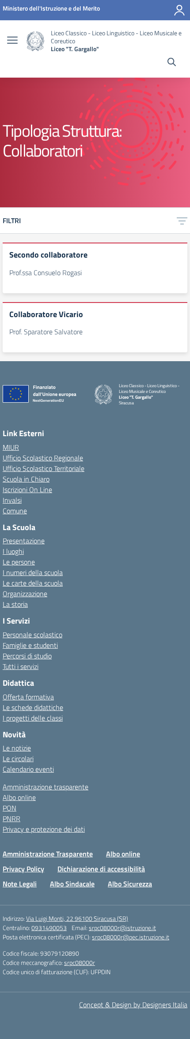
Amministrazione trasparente (45, 786)
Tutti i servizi (20, 666)
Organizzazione (25, 593)
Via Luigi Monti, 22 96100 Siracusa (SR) (77, 918)
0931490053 (49, 927)
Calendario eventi (28, 769)
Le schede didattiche (33, 707)
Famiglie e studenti (30, 645)
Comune (15, 510)
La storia (15, 604)
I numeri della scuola (33, 572)
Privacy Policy (23, 868)
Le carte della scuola (33, 583)
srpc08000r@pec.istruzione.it (130, 937)
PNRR (11, 818)
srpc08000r (79, 962)
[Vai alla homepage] (35, 41)
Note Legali (20, 883)
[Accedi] (179, 10)
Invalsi (12, 500)
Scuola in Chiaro (26, 479)
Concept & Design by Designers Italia (133, 1004)
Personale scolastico (32, 634)
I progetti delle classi (33, 718)
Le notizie (17, 748)
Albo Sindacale (72, 883)
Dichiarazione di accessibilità (101, 868)
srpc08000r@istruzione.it (122, 927)
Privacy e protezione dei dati (44, 829)
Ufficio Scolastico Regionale (43, 457)
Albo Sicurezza (130, 883)
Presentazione (24, 540)
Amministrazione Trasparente (48, 853)
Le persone (19, 562)
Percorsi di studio (27, 655)
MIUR (11, 447)
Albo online (19, 797)
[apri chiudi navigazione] (12, 41)
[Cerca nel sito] (172, 63)
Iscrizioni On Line (27, 489)
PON (9, 808)
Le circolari (18, 758)
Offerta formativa (28, 696)
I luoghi (13, 551)
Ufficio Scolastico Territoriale (43, 468)
